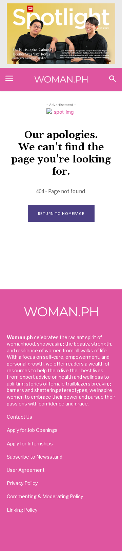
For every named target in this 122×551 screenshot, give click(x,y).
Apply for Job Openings (32, 430)
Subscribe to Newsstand (34, 457)
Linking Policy (22, 510)
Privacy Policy (22, 483)
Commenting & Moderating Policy (45, 496)
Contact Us (19, 417)
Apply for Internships (30, 443)
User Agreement (26, 470)
